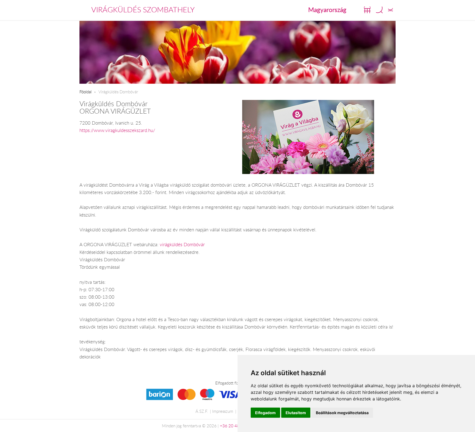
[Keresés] (379, 10)
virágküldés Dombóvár (182, 245)
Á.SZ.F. (201, 411)
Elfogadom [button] (265, 412)
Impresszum (222, 411)
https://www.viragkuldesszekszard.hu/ (117, 130)
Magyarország (327, 9)
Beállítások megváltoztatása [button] (342, 412)
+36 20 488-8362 (236, 425)
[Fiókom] (390, 10)
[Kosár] (367, 10)
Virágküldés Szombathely (143, 10)
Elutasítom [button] (296, 412)
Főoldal (85, 91)
